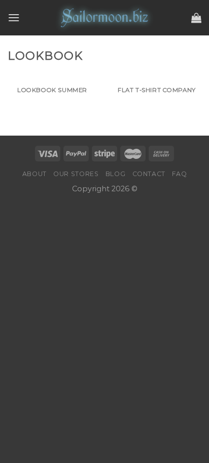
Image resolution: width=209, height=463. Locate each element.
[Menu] (14, 17)
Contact (148, 174)
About (34, 174)
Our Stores (75, 174)
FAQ (179, 174)
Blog (115, 174)
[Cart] (196, 18)
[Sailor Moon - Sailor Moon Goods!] (104, 17)
